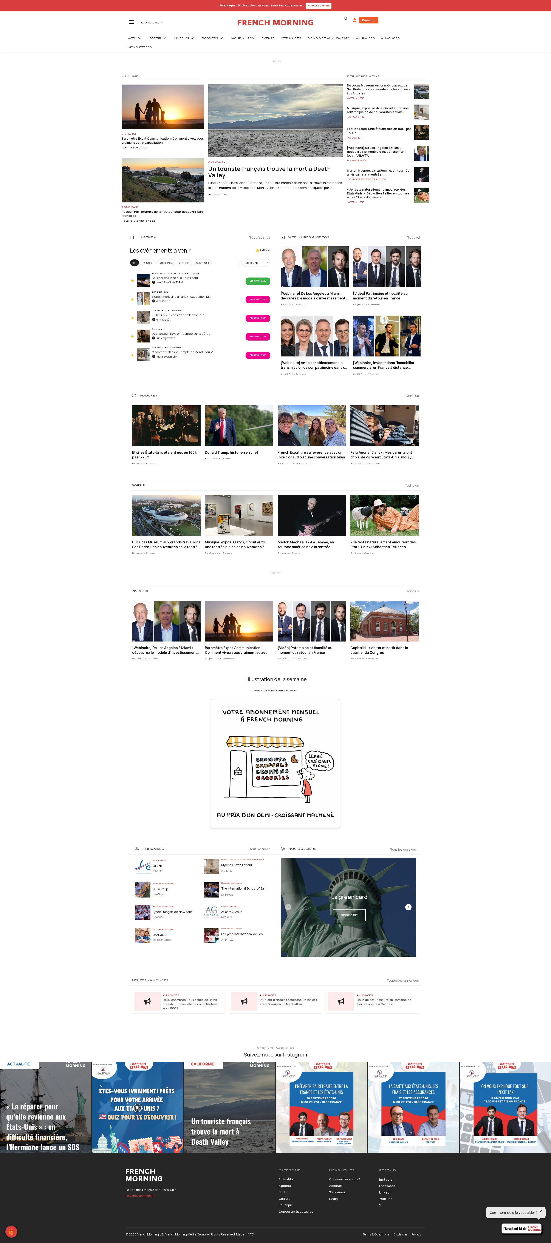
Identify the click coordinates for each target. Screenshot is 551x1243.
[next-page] (408, 907)
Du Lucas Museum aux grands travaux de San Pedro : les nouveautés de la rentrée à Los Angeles (378, 89)
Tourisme (130, 207)
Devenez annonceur (140, 1196)
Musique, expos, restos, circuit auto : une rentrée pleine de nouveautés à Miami (378, 110)
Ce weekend (184, 262)
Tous (134, 262)
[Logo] (199, 1175)
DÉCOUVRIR (349, 915)
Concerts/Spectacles (366, 179)
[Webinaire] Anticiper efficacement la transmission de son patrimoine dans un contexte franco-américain (314, 365)
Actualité (217, 162)
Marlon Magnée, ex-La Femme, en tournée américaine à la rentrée (378, 172)
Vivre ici (129, 134)
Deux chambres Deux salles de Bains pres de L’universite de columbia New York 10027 (190, 1004)
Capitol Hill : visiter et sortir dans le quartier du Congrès (379, 650)
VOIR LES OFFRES (318, 5)
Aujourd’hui (148, 262)
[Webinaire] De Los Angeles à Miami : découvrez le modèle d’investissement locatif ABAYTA (376, 151)
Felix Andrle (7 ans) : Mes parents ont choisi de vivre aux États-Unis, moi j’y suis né (381, 455)
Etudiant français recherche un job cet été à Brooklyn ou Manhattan (288, 1002)
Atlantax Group (232, 912)
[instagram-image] (45, 1107)
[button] (345, 18)
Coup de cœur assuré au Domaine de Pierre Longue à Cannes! (383, 1002)
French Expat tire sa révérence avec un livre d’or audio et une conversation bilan (311, 455)
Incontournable (202, 262)
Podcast (354, 138)
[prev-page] (288, 907)
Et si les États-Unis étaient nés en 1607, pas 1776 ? (379, 131)
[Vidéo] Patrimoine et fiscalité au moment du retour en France (380, 296)
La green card (349, 897)
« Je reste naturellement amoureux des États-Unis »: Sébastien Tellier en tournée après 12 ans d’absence (378, 193)
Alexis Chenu (218, 194)
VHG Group (160, 889)
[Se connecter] (354, 20)
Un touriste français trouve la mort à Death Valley (269, 172)
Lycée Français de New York (172, 912)
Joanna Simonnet (135, 148)
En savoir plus (258, 280)
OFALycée (160, 935)
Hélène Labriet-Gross (138, 221)
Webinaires (357, 160)
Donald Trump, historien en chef (231, 452)
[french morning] (275, 23)
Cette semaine (166, 262)
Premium (368, 20)
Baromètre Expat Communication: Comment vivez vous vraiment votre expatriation (235, 650)
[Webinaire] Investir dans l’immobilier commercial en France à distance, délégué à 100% (383, 365)
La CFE (157, 866)
